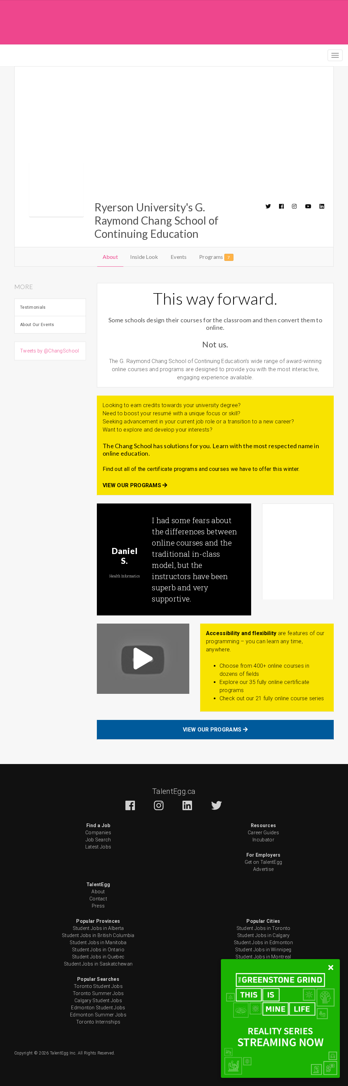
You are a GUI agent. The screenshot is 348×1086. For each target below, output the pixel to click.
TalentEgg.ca (174, 791)
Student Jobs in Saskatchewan (98, 964)
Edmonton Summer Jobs (98, 1014)
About (110, 256)
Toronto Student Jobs (98, 986)
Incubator (263, 839)
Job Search (98, 839)
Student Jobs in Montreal (263, 956)
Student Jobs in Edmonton (263, 942)
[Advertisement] (174, 21)
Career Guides (263, 832)
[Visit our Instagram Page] (294, 206)
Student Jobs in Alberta (98, 928)
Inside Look (144, 256)
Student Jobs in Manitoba (98, 942)
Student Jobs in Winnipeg (263, 949)
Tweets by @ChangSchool (49, 351)
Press (98, 906)
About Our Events (37, 324)
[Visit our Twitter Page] (268, 206)
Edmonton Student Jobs (98, 1007)
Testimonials (33, 307)
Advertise (263, 869)
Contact (98, 898)
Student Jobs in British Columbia (98, 935)
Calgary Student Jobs (98, 1000)
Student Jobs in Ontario (98, 949)
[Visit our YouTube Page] (308, 206)
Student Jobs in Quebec (98, 956)
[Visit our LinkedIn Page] (322, 206)
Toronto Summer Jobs (98, 993)
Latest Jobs (98, 847)
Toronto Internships (98, 1022)
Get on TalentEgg (263, 862)
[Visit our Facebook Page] (282, 206)
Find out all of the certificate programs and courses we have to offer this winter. (201, 469)
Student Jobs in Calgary (263, 935)
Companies (98, 832)
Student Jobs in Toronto (264, 928)
